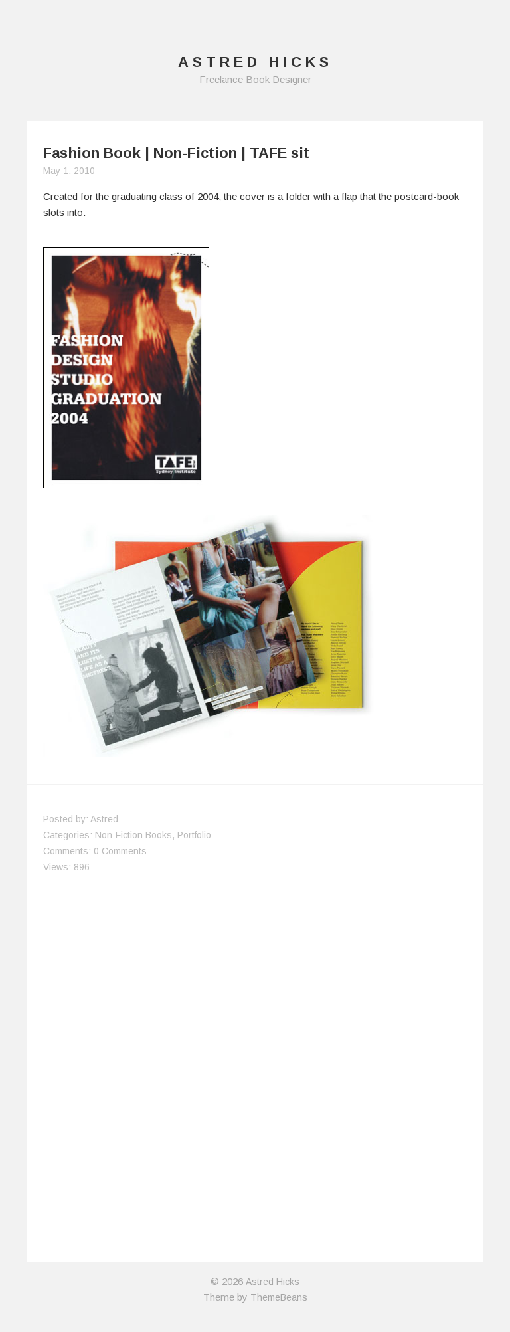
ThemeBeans (278, 1297)
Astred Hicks (272, 1281)
